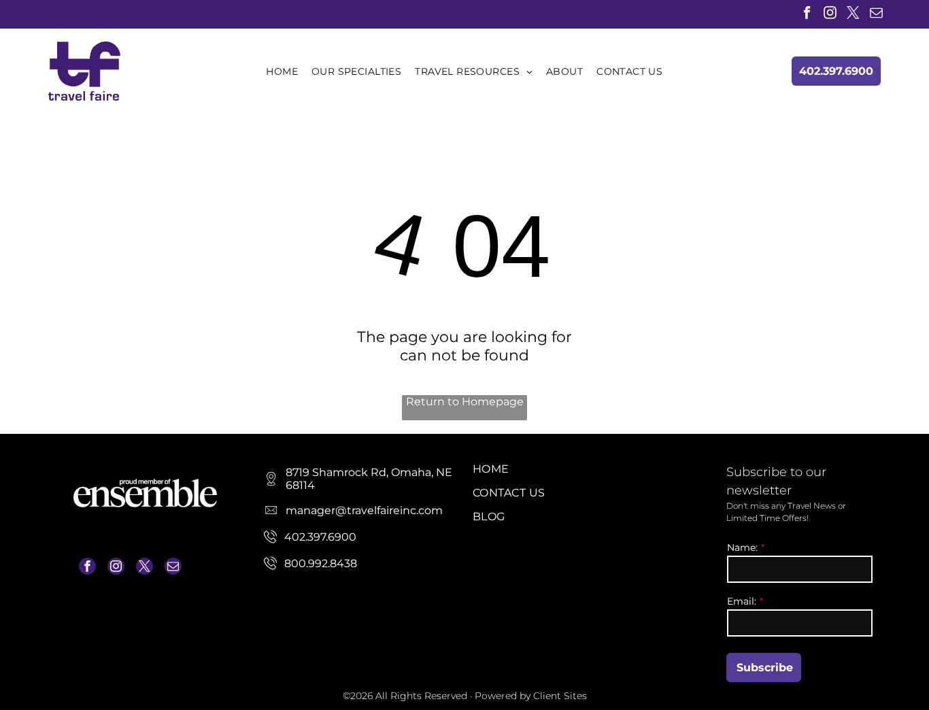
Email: (741, 601)
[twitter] (853, 14)
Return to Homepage (465, 401)
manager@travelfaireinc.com (136, 599)
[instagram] (830, 14)
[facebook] (807, 14)
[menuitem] (282, 71)
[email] (876, 14)
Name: (742, 547)
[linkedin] (899, 14)
